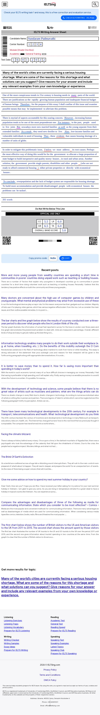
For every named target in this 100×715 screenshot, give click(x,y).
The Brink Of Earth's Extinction (17, 456)
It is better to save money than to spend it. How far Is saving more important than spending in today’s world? (50, 367)
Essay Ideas (9, 647)
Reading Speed (58, 627)
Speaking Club (57, 650)
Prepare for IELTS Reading (63, 631)
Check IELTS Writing (80, 18)
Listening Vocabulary (14, 627)
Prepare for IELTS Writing (16, 650)
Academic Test (58, 621)
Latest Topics (57, 647)
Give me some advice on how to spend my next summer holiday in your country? (44, 479)
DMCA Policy (50, 680)
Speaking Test (57, 640)
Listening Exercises (13, 621)
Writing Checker (11, 640)
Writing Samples (11, 643)
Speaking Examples (60, 643)
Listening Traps (11, 624)
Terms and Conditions (50, 675)
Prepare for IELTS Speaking (64, 654)
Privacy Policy (50, 670)
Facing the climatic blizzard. (16, 434)
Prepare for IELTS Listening (17, 631)
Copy (66, 258)
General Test (57, 624)
